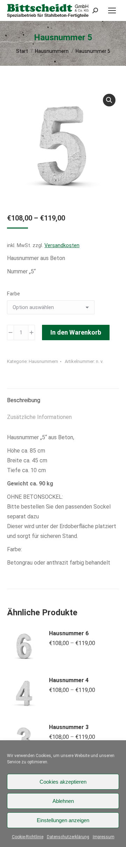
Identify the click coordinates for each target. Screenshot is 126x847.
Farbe (13, 293)
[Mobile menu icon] (112, 11)
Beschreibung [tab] (23, 400)
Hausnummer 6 (69, 633)
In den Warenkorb (75, 332)
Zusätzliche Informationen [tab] (39, 417)
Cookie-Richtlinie (27, 836)
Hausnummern (43, 361)
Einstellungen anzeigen (63, 820)
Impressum (103, 836)
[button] (109, 100)
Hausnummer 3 (69, 727)
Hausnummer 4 (69, 680)
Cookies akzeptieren (63, 782)
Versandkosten (61, 245)
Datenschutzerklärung (68, 836)
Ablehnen (63, 801)
